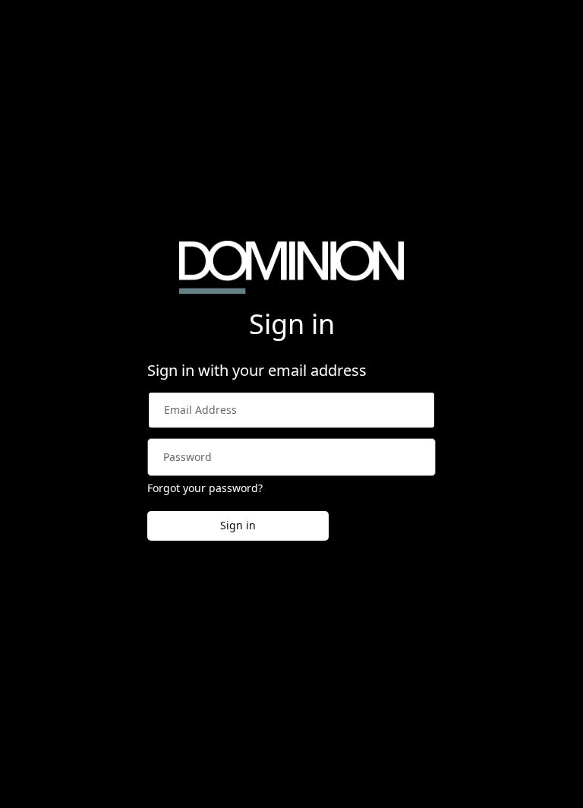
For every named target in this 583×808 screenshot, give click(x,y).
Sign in (238, 525)
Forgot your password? (205, 488)
